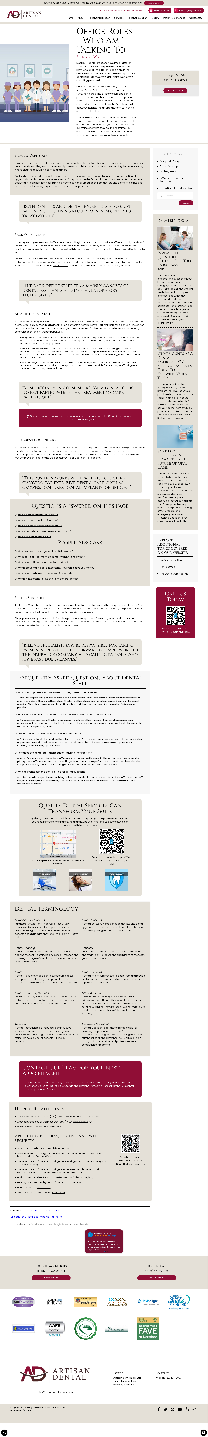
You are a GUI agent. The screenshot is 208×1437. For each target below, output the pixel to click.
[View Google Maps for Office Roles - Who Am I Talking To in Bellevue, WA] (58, 857)
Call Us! (190, 10)
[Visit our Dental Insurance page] (116, 890)
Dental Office (167, 567)
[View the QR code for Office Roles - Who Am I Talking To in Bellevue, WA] (111, 853)
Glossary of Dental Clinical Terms (75, 1116)
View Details (44, 1187)
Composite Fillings (170, 161)
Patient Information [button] (99, 18)
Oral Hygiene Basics (171, 171)
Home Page (79, 1121)
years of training (50, 176)
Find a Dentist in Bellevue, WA (176, 188)
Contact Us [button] (195, 18)
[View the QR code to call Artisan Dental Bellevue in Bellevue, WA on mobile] (175, 624)
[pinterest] (172, 1409)
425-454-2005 (58, 1086)
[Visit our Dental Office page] (44, 890)
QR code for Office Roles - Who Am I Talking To (36, 1216)
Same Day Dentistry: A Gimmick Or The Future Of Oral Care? (172, 459)
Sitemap (28, 1410)
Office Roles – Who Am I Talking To (173, 180)
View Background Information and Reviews (57, 1182)
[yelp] (187, 1409)
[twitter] (165, 1409)
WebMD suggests (29, 697)
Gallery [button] (155, 18)
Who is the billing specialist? (34, 536)
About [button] (81, 18)
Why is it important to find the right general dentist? (48, 578)
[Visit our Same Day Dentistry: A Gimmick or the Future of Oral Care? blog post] (175, 447)
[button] (4, 1433)
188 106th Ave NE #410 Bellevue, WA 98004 (123, 10)
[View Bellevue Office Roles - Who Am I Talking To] (34, 121)
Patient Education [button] (137, 18)
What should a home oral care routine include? (46, 573)
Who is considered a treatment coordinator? (44, 531)
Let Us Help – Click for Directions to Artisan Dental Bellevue (58, 862)
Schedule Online (161, 10)
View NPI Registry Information (91, 1177)
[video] (180, 1409)
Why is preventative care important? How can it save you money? (56, 567)
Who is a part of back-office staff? (38, 520)
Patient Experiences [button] (174, 18)
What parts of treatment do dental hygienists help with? (51, 556)
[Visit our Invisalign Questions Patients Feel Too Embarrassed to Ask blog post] (175, 249)
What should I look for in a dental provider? (43, 562)
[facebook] (158, 1409)
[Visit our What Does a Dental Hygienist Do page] (80, 890)
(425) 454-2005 (123, 131)
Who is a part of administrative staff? (40, 525)
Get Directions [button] (51, 1278)
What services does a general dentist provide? (45, 551)
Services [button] (119, 18)
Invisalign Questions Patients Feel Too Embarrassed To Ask (174, 261)
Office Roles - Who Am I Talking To (45, 1210)
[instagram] (194, 1409)
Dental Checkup (169, 166)
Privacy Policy (16, 1410)
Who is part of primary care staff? (38, 514)
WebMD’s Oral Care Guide (41, 1126)
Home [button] (70, 18)
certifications (60, 265)
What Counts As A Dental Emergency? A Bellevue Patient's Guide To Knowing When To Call (175, 366)
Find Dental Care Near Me (174, 573)
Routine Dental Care (171, 560)
